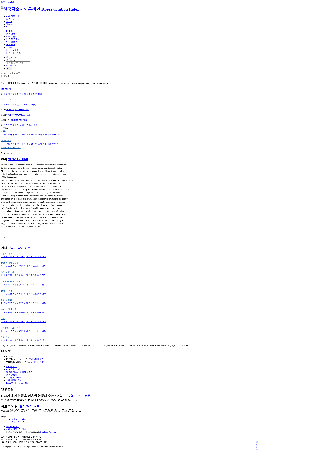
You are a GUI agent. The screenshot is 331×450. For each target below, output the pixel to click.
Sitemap (9, 24)
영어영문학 (6, 89)
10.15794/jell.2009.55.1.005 (17, 110)
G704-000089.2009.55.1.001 (18, 115)
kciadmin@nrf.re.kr (48, 432)
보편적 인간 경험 (9, 309)
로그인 (9, 22)
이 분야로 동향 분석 (10, 134)
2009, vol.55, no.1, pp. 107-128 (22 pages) (18, 104)
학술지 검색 (11, 36)
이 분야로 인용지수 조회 (31, 134)
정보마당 (10, 47)
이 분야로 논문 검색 (51, 134)
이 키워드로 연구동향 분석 (13, 257)
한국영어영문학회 (19, 120)
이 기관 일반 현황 (30, 125)
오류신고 (10, 19)
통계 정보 (10, 44)
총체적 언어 (6, 291)
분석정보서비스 (13, 53)
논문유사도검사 (13, 50)
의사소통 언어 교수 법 (11, 281)
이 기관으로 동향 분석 (11, 125)
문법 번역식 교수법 (10, 263)
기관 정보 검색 (13, 39)
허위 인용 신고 (13, 16)
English (9, 26)
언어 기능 (5, 337)
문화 (3, 318)
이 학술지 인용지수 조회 (12, 94)
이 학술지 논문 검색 (33, 94)
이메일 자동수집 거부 (16, 429)
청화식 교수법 (7, 272)
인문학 (4, 131)
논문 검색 (10, 34)
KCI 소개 (10, 31)
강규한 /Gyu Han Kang (11, 147)
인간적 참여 (6, 300)
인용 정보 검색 (13, 42)
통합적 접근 (6, 253)
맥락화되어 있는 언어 (11, 328)
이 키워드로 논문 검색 (36, 257)
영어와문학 (6, 141)
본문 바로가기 (7, 2)
